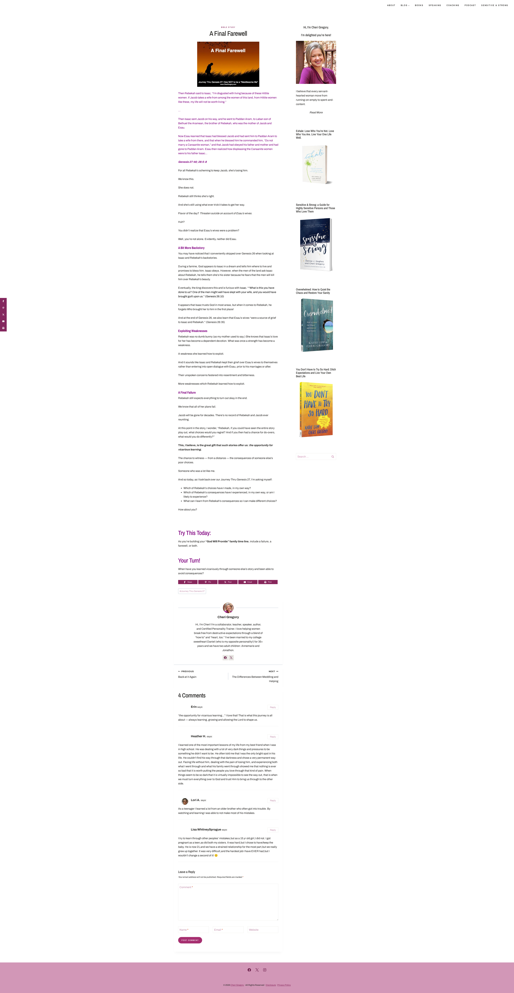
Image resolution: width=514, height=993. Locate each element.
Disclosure (271, 985)
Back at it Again (187, 674)
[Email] (3, 321)
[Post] (3, 314)
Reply (273, 707)
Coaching (453, 5)
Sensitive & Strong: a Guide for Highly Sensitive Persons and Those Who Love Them (315, 208)
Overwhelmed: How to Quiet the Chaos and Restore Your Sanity (313, 291)
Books (419, 5)
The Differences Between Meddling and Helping (255, 676)
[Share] (3, 301)
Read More (316, 112)
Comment (186, 887)
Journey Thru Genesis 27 (192, 591)
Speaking (435, 5)
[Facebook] (249, 969)
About (391, 5)
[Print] (3, 328)
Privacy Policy (284, 985)
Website (253, 929)
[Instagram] (264, 969)
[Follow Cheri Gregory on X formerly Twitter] (231, 657)
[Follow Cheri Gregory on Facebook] (225, 657)
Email (218, 929)
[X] (257, 969)
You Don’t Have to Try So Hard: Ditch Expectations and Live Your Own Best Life (316, 372)
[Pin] (3, 308)
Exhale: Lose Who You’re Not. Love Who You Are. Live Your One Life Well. (315, 134)
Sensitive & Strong (494, 5)
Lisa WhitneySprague (206, 829)
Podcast (470, 5)
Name (183, 929)
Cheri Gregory (228, 617)
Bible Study (228, 27)
